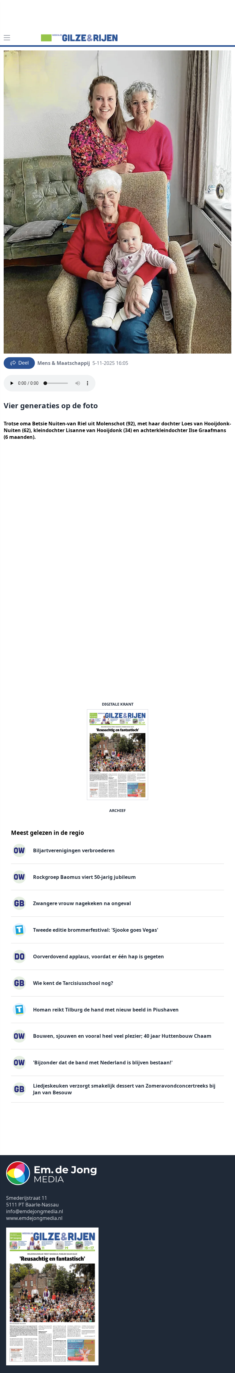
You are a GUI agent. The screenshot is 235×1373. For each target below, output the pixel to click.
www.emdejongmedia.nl (34, 1218)
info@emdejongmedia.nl (34, 1211)
